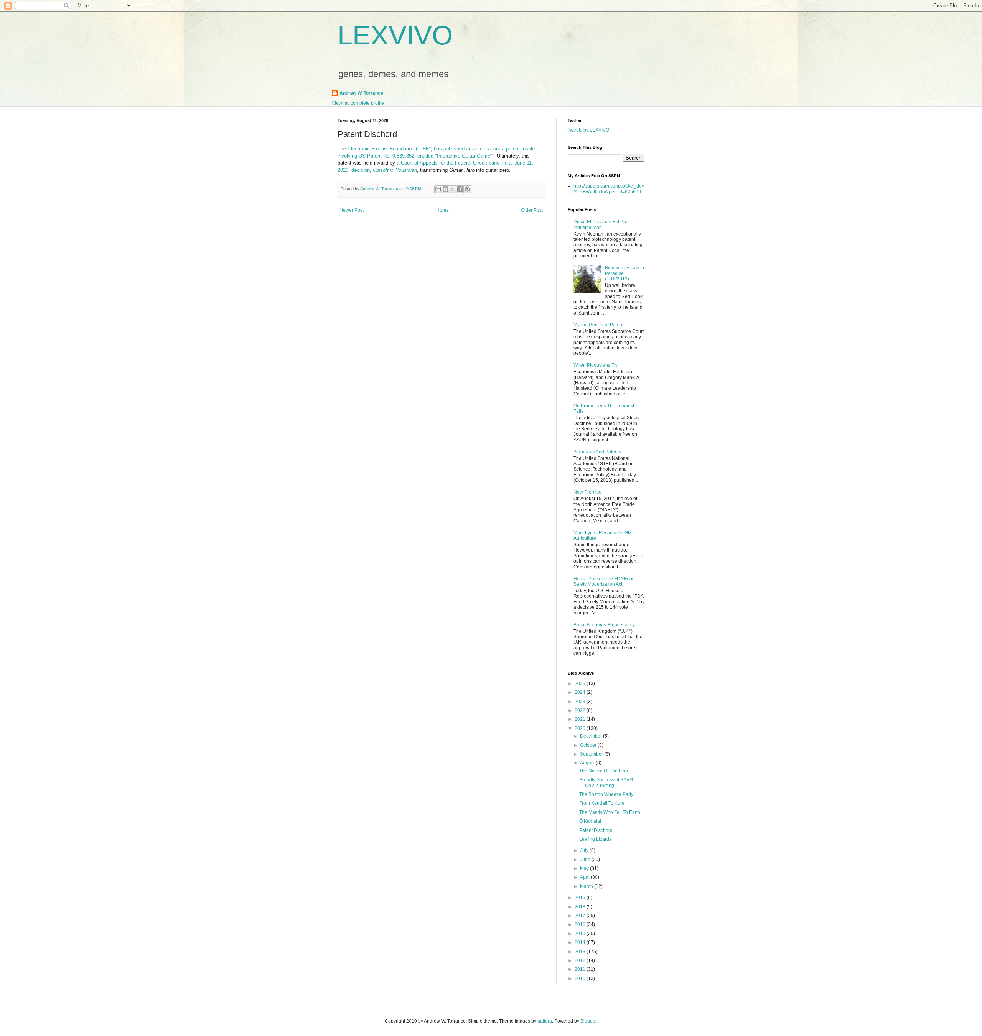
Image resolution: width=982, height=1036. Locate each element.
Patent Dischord (596, 830)
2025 (581, 683)
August (588, 763)
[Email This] (438, 189)
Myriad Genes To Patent (598, 325)
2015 (581, 933)
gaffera (544, 1021)
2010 (581, 978)
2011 (581, 969)
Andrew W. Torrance (361, 93)
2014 (581, 942)
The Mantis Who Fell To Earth (609, 812)
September (592, 754)
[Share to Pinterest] (467, 189)
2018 (581, 906)
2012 (581, 960)
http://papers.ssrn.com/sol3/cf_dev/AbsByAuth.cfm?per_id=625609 (608, 188)
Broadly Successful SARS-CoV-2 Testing (606, 782)
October (589, 745)
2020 (581, 728)
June (586, 859)
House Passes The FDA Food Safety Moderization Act (604, 581)
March (587, 886)
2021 (581, 719)
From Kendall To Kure (601, 803)
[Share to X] (452, 189)
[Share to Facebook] (460, 189)
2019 (581, 897)
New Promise (587, 492)
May (585, 868)
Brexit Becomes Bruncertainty (604, 625)
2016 (581, 924)
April (585, 877)
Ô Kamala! (590, 821)
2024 (581, 692)
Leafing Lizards (595, 839)
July (585, 850)
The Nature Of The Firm (603, 771)
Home (442, 210)
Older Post (532, 210)
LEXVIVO (395, 35)
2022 (581, 710)
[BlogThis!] (445, 189)
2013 (581, 951)
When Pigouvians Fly (595, 365)
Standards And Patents (597, 452)
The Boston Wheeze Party (606, 794)
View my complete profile (358, 103)
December (591, 736)
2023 (581, 701)
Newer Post (351, 210)
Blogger (588, 1021)
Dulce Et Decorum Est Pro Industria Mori (600, 224)
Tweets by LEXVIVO (588, 130)
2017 (581, 915)
